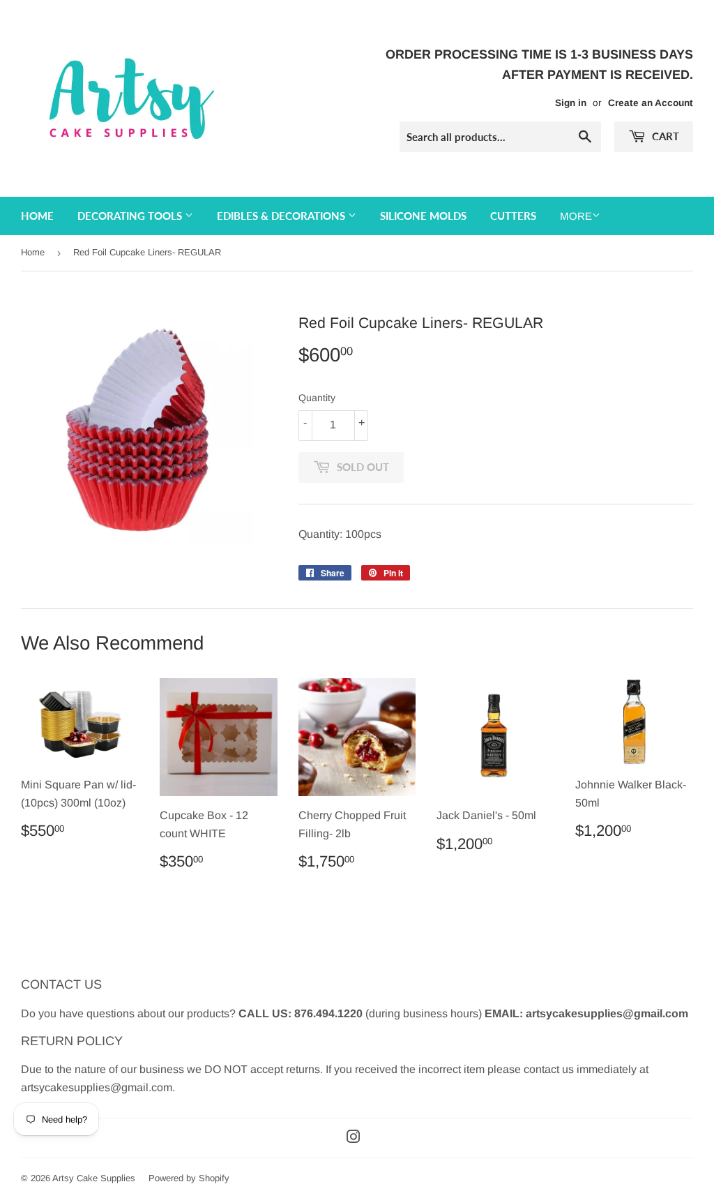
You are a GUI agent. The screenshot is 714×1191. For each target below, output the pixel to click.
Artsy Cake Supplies (93, 1178)
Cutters (513, 215)
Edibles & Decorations (282, 215)
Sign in (570, 103)
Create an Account (650, 103)
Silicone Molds (423, 215)
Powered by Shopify (189, 1178)
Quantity (316, 397)
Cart (664, 136)
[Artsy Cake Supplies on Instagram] (353, 1138)
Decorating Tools (131, 215)
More (576, 216)
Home (37, 215)
